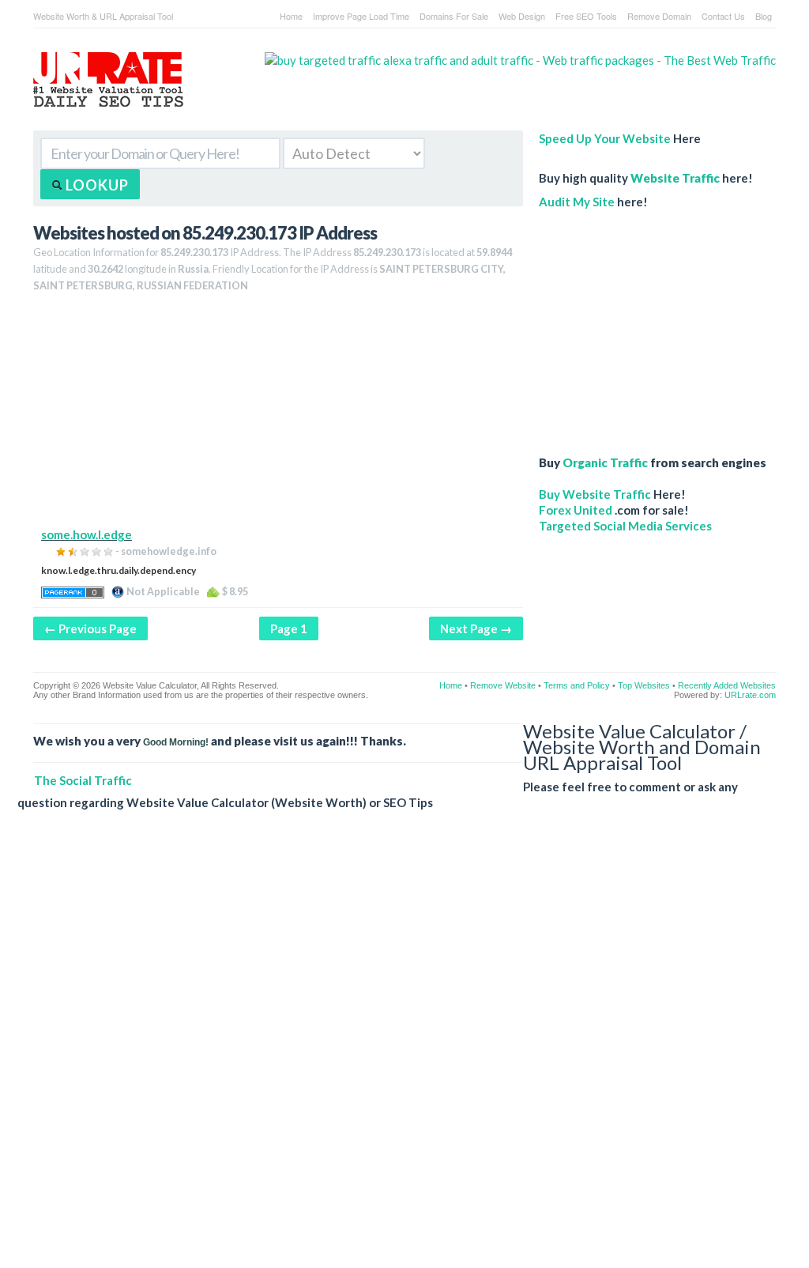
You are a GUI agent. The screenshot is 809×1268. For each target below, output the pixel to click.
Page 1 (288, 628)
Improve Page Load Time (361, 15)
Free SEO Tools (586, 15)
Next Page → (476, 628)
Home (291, 15)
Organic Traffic (605, 462)
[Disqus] (396, 1051)
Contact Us (723, 15)
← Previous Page (90, 628)
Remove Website (503, 685)
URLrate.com (750, 695)
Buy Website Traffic (595, 494)
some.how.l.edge (86, 534)
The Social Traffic (83, 780)
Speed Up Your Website (605, 138)
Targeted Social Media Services (625, 526)
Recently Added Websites (727, 685)
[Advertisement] (278, 415)
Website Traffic (675, 178)
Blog (763, 15)
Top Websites (644, 685)
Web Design (522, 15)
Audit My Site (577, 201)
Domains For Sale (454, 15)
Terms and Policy (577, 685)
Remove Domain (659, 15)
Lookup (95, 185)
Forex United (575, 510)
